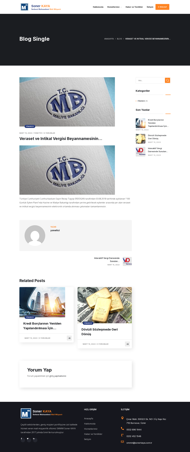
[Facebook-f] (23, 440)
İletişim (150, 7)
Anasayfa (109, 39)
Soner (40, 6)
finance (30, 126)
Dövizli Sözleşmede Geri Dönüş (99, 332)
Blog (119, 39)
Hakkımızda (98, 7)
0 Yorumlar (49, 133)
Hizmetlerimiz (113, 7)
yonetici (38, 133)
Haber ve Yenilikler (134, 7)
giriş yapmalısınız (58, 376)
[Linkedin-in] (35, 440)
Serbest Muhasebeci (46, 9)
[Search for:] (153, 80)
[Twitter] (29, 440)
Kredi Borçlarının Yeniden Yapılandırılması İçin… (42, 326)
